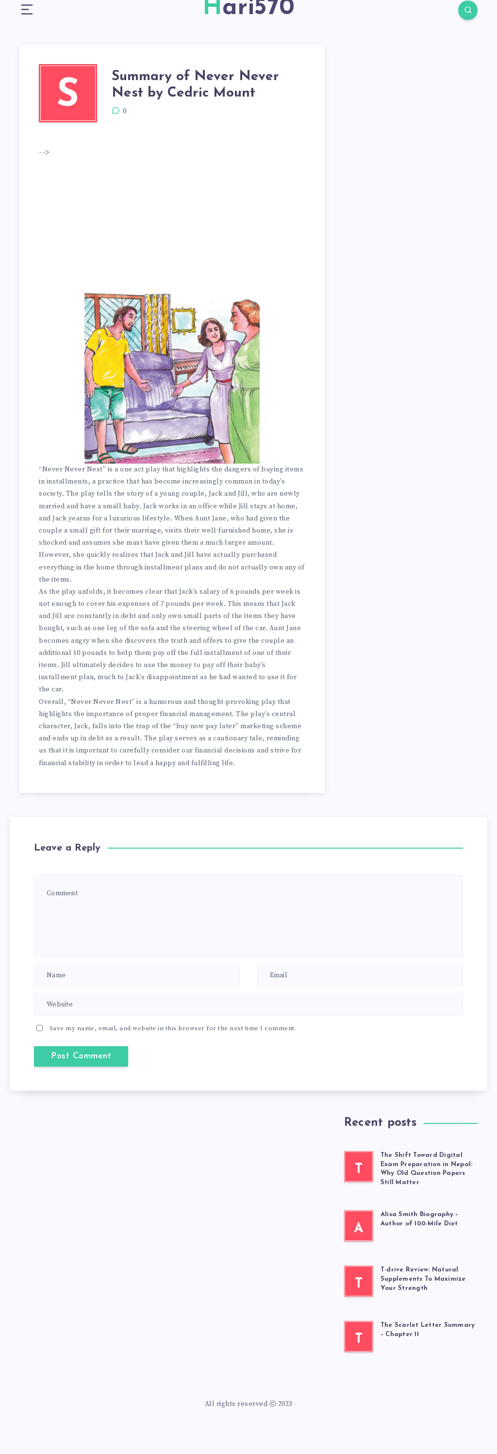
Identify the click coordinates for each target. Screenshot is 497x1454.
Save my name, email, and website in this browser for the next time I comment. (173, 1028)
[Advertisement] (215, 223)
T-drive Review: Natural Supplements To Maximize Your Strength (423, 1279)
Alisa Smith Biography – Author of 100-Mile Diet (420, 1219)
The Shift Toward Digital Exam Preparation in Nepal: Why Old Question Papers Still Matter (427, 1169)
